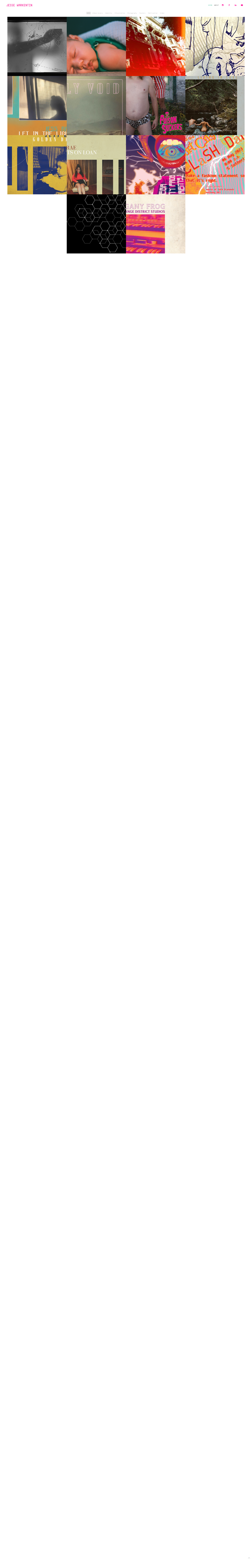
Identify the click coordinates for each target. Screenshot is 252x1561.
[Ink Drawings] (96, 460)
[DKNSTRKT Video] (155, 934)
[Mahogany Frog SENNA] (37, 1407)
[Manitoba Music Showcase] (37, 815)
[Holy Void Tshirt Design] (96, 283)
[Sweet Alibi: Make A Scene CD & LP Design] (96, 342)
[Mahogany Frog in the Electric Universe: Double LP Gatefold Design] (37, 401)
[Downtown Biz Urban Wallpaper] (155, 993)
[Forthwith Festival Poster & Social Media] (155, 638)
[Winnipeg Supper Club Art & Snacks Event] (96, 697)
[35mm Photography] (215, 1466)
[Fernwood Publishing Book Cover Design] (37, 638)
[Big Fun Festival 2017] (96, 815)
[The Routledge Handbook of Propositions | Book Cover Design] (96, 224)
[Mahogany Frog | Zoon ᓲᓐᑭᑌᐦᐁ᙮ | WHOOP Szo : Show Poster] (155, 460)
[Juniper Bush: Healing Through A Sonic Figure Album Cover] (215, 401)
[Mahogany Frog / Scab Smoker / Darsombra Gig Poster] (37, 756)
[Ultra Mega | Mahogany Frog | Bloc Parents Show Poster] (155, 164)
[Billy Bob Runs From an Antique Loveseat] (215, 1407)
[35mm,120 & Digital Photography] (215, 934)
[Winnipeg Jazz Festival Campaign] (155, 1229)
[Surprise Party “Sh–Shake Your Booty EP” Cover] (155, 874)
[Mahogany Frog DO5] (155, 1407)
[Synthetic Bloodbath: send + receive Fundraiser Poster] (37, 697)
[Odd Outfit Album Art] (155, 697)
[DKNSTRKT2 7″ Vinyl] (96, 1052)
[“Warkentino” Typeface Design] (96, 934)
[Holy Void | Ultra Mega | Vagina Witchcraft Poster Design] (37, 460)
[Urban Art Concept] (37, 1111)
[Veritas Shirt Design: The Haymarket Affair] (37, 1229)
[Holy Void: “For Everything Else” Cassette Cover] (37, 934)
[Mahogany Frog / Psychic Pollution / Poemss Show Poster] (37, 519)
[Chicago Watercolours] (37, 1466)
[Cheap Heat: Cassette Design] (96, 579)
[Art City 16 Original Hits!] (37, 1170)
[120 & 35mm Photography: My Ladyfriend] (155, 283)
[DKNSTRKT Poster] (37, 993)
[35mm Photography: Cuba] (155, 46)
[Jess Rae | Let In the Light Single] (37, 105)
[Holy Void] (96, 1111)
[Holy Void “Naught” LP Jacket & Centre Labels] (155, 519)
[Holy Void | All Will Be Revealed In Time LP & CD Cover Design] (96, 105)
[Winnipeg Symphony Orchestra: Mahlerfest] (215, 1170)
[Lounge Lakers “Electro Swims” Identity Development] (155, 342)
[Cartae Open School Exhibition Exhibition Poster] (96, 756)
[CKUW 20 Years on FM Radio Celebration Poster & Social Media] (215, 519)
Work (210, 5)
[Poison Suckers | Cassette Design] (155, 105)
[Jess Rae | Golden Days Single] (37, 164)
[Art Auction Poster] (215, 1229)
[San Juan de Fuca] (37, 1289)
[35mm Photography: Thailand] (215, 283)
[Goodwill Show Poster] (215, 874)
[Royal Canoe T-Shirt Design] (96, 874)
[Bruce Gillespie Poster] (96, 993)
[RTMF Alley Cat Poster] (215, 697)
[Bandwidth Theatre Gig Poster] (215, 1111)
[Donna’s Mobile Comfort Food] (37, 283)
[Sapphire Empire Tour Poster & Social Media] (155, 756)
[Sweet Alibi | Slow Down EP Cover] (96, 401)
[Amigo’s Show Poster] (155, 1289)
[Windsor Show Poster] (96, 1289)
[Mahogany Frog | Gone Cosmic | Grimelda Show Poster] (215, 224)
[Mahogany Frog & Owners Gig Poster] (215, 815)
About (216, 5)
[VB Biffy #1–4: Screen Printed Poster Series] (215, 46)
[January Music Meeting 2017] (155, 815)
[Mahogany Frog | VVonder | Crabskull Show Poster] (37, 224)
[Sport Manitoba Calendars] (215, 1348)
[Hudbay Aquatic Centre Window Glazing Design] (37, 46)
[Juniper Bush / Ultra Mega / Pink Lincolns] (37, 579)
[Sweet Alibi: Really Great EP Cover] (155, 401)
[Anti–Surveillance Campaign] (96, 1348)
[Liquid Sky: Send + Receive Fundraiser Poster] (37, 874)
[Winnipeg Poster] (37, 1348)
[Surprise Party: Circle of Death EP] (155, 1111)
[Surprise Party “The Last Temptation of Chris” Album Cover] (215, 756)
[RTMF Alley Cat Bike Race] (155, 1348)
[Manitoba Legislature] (96, 1466)
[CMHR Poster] (155, 1052)
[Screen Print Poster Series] (96, 638)
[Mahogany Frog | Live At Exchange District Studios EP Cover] (155, 224)
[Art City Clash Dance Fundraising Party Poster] (215, 164)
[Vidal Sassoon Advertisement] (96, 1407)
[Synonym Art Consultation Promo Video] (37, 1052)
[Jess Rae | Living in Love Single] (215, 105)
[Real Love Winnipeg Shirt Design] (96, 1229)
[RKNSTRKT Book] (215, 993)
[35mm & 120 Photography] (155, 1466)
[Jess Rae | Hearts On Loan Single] (96, 164)
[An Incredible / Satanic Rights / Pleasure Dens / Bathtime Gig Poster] (215, 638)
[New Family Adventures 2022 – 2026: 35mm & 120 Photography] (96, 46)
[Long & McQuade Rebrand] (155, 1170)
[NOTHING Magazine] (96, 1170)
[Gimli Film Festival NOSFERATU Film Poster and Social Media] (215, 579)
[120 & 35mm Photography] (37, 342)
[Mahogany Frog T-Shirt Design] (215, 460)
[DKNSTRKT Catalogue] (215, 1052)
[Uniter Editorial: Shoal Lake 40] (215, 1289)
